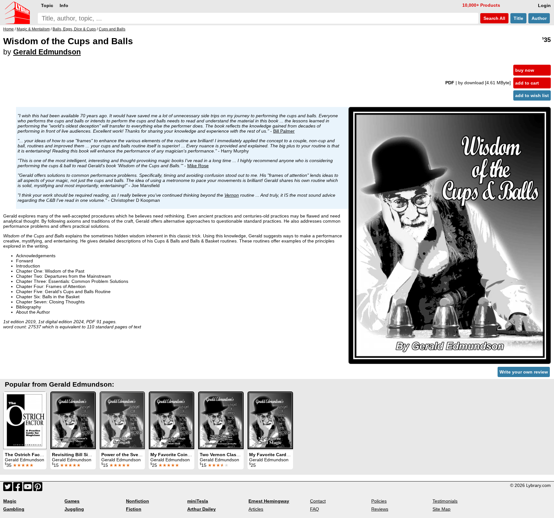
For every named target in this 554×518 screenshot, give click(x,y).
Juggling (74, 509)
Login (544, 5)
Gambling (13, 509)
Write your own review (523, 371)
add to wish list (532, 95)
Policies (379, 501)
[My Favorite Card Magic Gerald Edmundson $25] (270, 420)
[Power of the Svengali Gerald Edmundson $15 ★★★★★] (122, 420)
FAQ (314, 509)
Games (72, 501)
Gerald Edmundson (47, 52)
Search (493, 18)
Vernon (231, 195)
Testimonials (444, 501)
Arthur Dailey (201, 509)
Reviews (379, 509)
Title (518, 18)
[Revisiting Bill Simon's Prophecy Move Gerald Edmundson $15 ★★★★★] (73, 420)
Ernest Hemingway (268, 501)
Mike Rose (198, 165)
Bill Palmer (284, 131)
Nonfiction (137, 501)
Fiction (133, 509)
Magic (9, 501)
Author (539, 18)
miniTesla (197, 501)
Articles (255, 509)
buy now (524, 70)
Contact (318, 501)
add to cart (527, 83)
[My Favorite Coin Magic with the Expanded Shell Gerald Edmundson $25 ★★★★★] (171, 420)
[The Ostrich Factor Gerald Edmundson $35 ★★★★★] (24, 420)
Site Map (441, 509)
